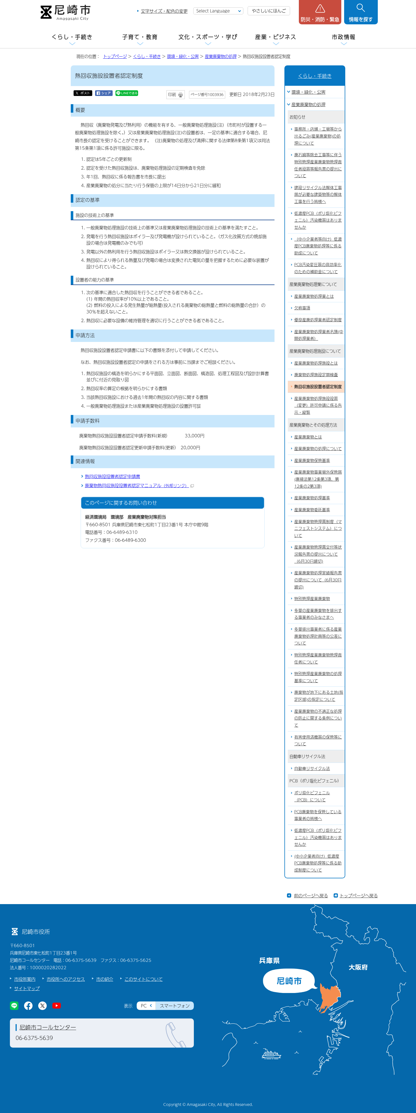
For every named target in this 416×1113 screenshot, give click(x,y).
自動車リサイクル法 (312, 768)
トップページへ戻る (359, 895)
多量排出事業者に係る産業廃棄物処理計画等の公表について (318, 636)
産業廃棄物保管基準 (312, 460)
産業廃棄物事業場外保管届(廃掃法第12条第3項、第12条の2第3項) (318, 479)
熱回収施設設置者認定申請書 (112, 476)
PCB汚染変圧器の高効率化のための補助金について (318, 268)
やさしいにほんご (269, 10)
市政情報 (344, 37)
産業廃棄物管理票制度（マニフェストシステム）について (318, 528)
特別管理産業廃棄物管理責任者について (318, 658)
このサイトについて (144, 979)
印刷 (172, 94)
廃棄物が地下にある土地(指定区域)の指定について (318, 695)
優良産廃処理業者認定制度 (318, 320)
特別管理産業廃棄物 (312, 599)
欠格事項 (302, 308)
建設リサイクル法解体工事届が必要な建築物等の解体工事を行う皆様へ (318, 194)
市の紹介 (104, 979)
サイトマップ (27, 988)
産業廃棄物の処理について (318, 448)
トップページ (115, 56)
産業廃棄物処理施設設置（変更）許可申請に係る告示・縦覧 (318, 405)
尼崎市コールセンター (48, 1027)
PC (144, 1005)
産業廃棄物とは (308, 437)
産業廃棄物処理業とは (314, 296)
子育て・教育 (140, 37)
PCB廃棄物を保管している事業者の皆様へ (318, 815)
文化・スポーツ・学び (208, 37)
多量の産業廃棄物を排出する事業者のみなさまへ (318, 613)
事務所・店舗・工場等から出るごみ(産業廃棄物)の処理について (318, 136)
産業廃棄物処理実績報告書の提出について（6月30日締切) (318, 580)
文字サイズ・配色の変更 (164, 11)
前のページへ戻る (311, 895)
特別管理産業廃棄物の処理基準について (318, 677)
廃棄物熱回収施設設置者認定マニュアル (137, 485)
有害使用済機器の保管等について (318, 740)
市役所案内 (24, 979)
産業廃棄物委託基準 (312, 510)
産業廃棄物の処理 (221, 56)
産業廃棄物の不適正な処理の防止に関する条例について (318, 718)
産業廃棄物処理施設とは (316, 363)
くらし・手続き (72, 37)
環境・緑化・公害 (183, 56)
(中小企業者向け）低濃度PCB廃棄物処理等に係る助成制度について (318, 863)
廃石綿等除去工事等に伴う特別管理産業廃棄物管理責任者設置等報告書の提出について (318, 165)
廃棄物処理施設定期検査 (316, 375)
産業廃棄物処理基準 (312, 498)
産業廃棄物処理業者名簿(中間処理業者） (318, 335)
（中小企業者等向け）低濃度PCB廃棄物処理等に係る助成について (318, 246)
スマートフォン (175, 1005)
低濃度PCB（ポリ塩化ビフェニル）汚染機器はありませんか (318, 220)
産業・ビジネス (276, 37)
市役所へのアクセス (66, 979)
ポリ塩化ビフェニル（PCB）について (312, 796)
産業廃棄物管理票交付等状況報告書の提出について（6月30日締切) (318, 554)
